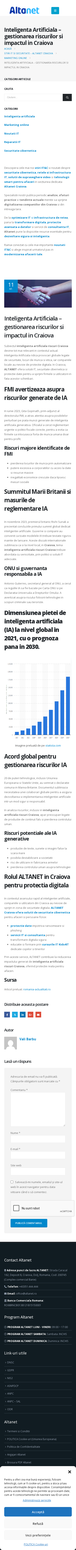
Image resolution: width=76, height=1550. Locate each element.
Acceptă (38, 1512)
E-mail (38, 1014)
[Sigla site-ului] (24, 10)
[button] (70, 1471)
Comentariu (19, 1090)
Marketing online (16, 125)
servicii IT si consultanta (28, 935)
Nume (15, 1133)
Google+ (30, 1014)
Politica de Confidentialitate (23, 1446)
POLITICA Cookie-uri (36, 1544)
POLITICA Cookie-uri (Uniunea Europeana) (32, 1439)
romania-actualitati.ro (37, 989)
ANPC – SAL (13, 1401)
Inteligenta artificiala (19, 116)
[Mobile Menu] (55, 10)
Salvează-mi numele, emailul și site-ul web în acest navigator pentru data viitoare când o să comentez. (36, 1187)
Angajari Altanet (16, 1454)
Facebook (7, 1014)
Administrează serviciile (37, 1500)
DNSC (10, 1362)
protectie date (21, 926)
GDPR (10, 1370)
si (39, 217)
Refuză (38, 1523)
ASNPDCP (13, 1386)
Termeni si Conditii (18, 1431)
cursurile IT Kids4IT (55, 944)
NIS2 (10, 1378)
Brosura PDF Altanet (19, 1462)
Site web (16, 1165)
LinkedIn (23, 1014)
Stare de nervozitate (15, 1014)
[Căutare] (67, 97)
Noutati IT (11, 133)
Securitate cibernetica (20, 151)
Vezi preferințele (38, 1535)
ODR (10, 1409)
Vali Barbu (27, 1039)
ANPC (10, 1393)
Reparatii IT (12, 142)
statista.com (53, 745)
